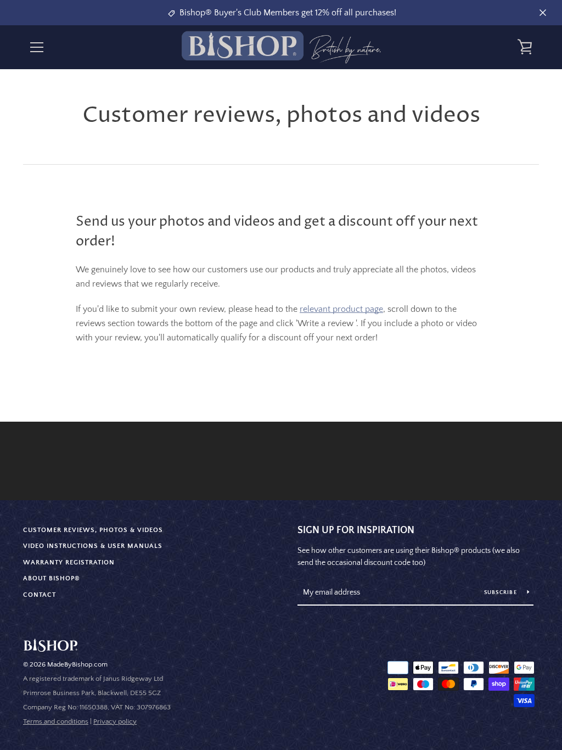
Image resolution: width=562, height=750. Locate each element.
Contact (39, 594)
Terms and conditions (55, 721)
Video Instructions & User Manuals (92, 546)
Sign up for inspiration (355, 530)
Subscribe (501, 593)
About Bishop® (51, 578)
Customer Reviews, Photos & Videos (93, 530)
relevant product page (341, 309)
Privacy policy (115, 721)
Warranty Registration (69, 562)
